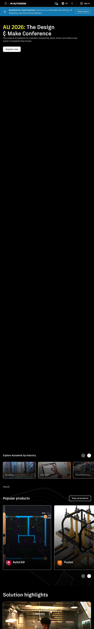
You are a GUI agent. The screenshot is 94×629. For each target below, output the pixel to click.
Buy (27, 563)
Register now (12, 49)
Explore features (27, 556)
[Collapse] (8, 511)
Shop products (83, 11)
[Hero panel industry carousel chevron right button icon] (89, 576)
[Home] (17, 3)
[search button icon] (72, 3)
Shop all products (80, 498)
